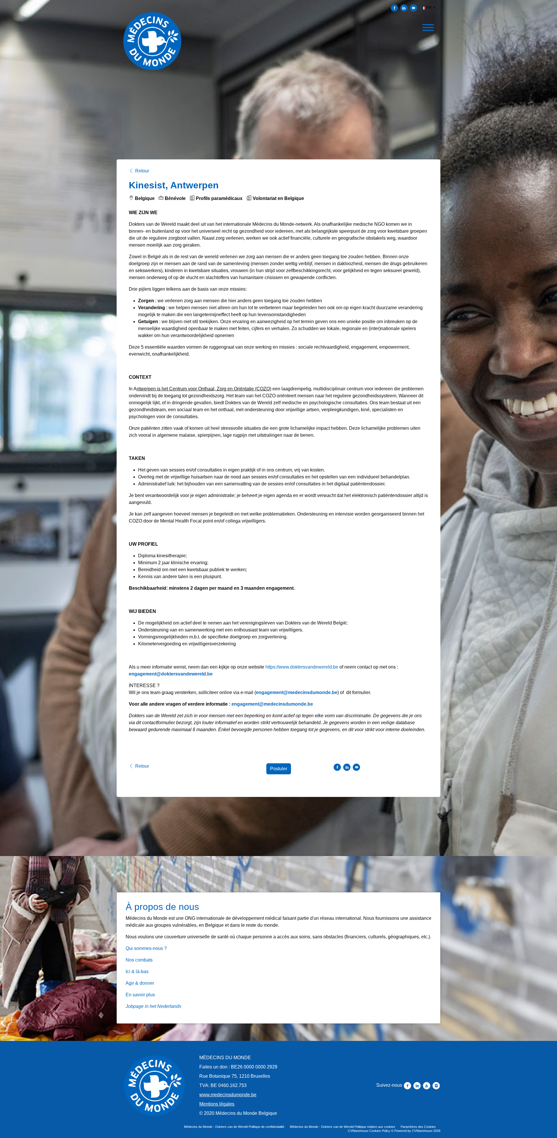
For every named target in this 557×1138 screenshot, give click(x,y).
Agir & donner (140, 983)
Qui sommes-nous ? (146, 948)
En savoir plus (140, 994)
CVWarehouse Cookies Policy (369, 1130)
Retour (142, 171)
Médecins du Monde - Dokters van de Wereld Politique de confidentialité (234, 1126)
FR (429, 8)
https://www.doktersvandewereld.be (301, 666)
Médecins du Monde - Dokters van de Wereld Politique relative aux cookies (342, 1126)
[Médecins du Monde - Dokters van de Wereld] (154, 1085)
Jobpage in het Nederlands (153, 1006)
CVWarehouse (422, 1130)
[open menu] (428, 26)
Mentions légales (216, 1103)
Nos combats (139, 959)
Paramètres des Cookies (418, 1126)
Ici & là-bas (137, 971)
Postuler (278, 768)
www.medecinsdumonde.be (227, 1094)
